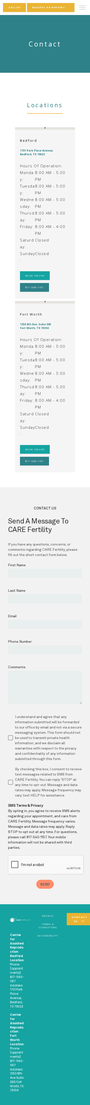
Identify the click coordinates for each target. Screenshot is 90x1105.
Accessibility (48, 935)
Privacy (48, 916)
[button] (83, 8)
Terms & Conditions (48, 925)
